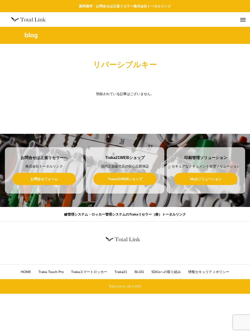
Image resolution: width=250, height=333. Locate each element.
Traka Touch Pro (51, 272)
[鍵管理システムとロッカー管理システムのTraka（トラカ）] (30, 20)
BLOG (139, 272)
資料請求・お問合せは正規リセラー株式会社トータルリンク (125, 6)
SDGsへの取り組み (166, 272)
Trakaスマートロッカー (89, 272)
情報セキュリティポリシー (208, 272)
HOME (26, 272)
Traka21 (121, 272)
